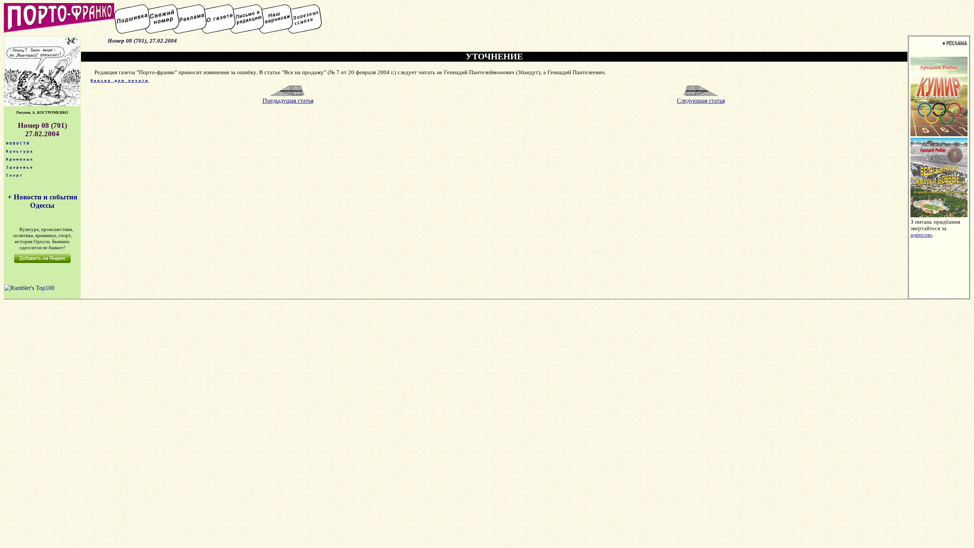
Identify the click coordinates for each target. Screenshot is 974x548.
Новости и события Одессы (45, 201)
